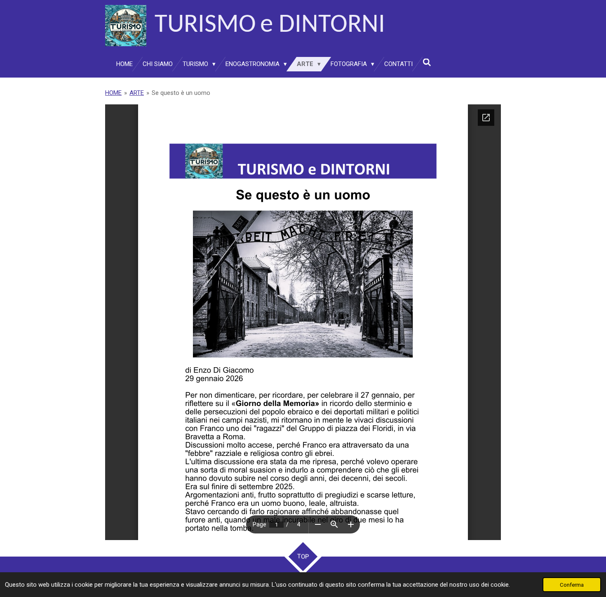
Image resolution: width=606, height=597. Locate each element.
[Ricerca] (427, 62)
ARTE (136, 93)
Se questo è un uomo (181, 93)
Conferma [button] (572, 584)
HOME (113, 93)
